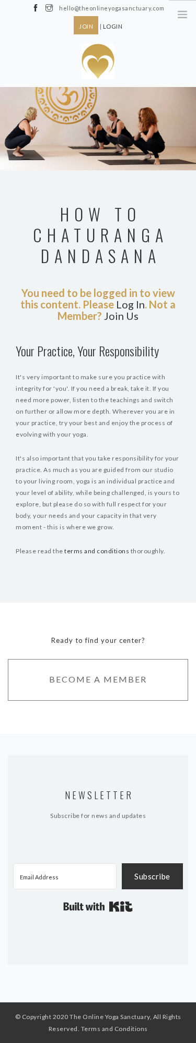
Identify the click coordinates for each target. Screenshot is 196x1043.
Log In (130, 304)
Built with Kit (98, 906)
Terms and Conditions (114, 1029)
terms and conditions (96, 551)
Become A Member (98, 679)
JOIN (86, 26)
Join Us (121, 315)
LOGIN (113, 26)
